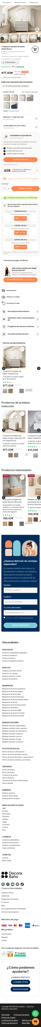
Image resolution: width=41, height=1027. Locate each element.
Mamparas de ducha (9, 702)
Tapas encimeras (8, 848)
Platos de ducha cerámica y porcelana (16, 760)
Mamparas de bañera (10, 708)
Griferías (7, 767)
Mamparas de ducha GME (11, 710)
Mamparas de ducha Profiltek (13, 716)
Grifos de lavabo (8, 772)
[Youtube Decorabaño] (13, 885)
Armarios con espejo (10, 673)
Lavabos (6, 837)
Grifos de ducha (8, 778)
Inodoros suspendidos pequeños (14, 653)
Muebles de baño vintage (11, 739)
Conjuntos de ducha (10, 775)
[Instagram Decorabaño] (8, 885)
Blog (3, 905)
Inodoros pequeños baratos (12, 661)
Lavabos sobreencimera (11, 845)
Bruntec (5, 811)
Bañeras (6, 790)
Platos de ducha (10, 749)
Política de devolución (9, 1023)
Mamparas (7, 686)
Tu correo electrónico (12, 608)
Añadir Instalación (20, 159)
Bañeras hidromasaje (10, 796)
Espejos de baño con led (11, 676)
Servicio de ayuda (20, 989)
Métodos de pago (29, 1020)
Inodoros (7, 650)
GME (4, 808)
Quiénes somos (7, 893)
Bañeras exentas (8, 793)
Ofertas (5, 858)
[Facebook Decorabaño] (3, 885)
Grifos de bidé (7, 783)
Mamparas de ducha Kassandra (14, 705)
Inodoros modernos (9, 655)
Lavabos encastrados (10, 842)
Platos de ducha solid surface (13, 752)
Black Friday (6, 860)
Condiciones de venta (9, 1020)
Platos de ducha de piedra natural (14, 754)
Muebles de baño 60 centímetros (14, 731)
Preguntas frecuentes (9, 899)
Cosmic (5, 827)
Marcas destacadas (13, 805)
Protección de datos (21, 1015)
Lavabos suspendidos (10, 840)
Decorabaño (6, 2)
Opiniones (5, 896)
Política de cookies (8, 1017)
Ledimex (5, 819)
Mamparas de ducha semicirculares (15, 699)
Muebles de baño (20, 2)
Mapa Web (26, 1023)
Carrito (4, 940)
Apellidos (7, 597)
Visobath (5, 816)
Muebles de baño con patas (12, 742)
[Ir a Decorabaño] (20, 875)
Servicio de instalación (10, 912)
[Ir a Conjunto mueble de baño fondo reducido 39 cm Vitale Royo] (14, 422)
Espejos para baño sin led (11, 671)
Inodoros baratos (8, 658)
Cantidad (4, 184)
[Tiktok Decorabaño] (22, 885)
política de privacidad (26, 617)
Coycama (5, 824)
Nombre (7, 585)
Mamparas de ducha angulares (13, 689)
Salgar (4, 822)
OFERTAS (6, 855)
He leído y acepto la (19, 617)
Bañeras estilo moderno (11, 798)
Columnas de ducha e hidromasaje (15, 780)
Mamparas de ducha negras (12, 691)
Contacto (5, 902)
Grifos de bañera (8, 770)
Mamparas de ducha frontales (13, 713)
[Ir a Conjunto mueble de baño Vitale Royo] (14, 357)
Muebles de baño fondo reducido (14, 728)
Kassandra (6, 814)
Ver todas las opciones (30, 92)
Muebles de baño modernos (12, 734)
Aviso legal (5, 1015)
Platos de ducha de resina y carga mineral (17, 757)
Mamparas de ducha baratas (13, 697)
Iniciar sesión (6, 934)
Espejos (6, 668)
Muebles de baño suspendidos (13, 726)
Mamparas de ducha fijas (11, 694)
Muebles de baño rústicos (12, 736)
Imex (4, 830)
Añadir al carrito (25, 188)
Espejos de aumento (10, 679)
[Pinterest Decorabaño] (18, 885)
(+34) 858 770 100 (20, 982)
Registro (4, 937)
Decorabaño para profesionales (13, 909)
